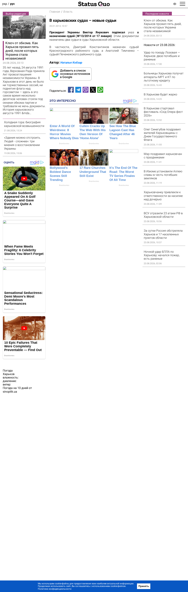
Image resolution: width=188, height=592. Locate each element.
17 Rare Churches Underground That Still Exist (92, 172)
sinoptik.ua (10, 391)
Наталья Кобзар (71, 62)
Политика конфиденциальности (54, 589)
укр (4, 4)
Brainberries (64, 143)
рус (12, 4)
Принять (143, 586)
